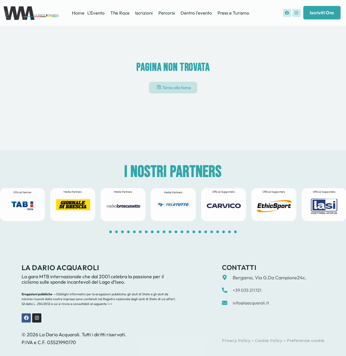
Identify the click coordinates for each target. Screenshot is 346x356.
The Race (119, 12)
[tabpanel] (73, 204)
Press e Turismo (233, 12)
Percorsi (166, 12)
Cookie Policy (268, 340)
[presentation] (111, 232)
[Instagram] (296, 13)
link (109, 304)
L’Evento (96, 12)
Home (78, 12)
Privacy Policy (236, 340)
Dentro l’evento (196, 12)
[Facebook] (287, 13)
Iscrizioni (144, 12)
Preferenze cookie (305, 340)
